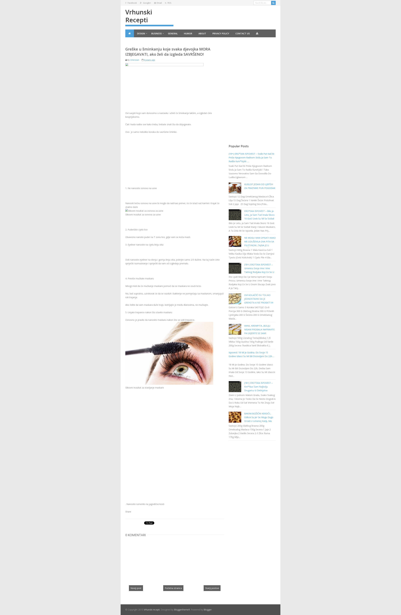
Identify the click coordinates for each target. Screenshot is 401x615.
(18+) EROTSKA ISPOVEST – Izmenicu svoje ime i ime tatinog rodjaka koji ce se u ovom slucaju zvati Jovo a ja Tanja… (259, 272)
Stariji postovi (212, 588)
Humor (188, 33)
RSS (169, 2)
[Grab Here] (257, 33)
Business (156, 33)
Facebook (132, 2)
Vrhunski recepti (138, 16)
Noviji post (135, 588)
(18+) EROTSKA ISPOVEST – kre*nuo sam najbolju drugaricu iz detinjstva (258, 386)
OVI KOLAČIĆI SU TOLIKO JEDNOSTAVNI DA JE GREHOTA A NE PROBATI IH (258, 299)
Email (159, 2)
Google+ (147, 2)
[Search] (273, 3)
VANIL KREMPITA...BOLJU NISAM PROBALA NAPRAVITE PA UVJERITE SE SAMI (259, 329)
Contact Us (242, 33)
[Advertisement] (151, 160)
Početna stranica (173, 588)
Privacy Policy (220, 33)
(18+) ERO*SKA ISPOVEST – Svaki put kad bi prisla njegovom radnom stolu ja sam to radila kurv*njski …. (251, 157)
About (202, 33)
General (173, 33)
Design (141, 33)
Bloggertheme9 (182, 609)
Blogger (208, 609)
